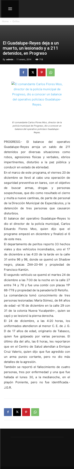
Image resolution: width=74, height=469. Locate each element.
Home (5, 21)
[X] (33, 72)
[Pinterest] (42, 72)
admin (9, 59)
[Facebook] (23, 72)
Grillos (16, 21)
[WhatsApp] (51, 72)
